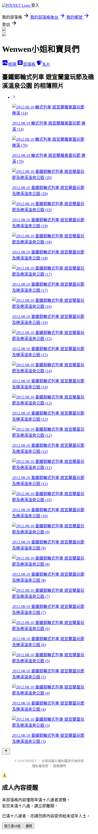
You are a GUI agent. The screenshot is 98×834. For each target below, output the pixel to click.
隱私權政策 (40, 766)
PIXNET (31, 761)
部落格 (29, 64)
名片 (46, 64)
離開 (29, 826)
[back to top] (6, 751)
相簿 (12, 64)
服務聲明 (59, 766)
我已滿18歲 (12, 826)
